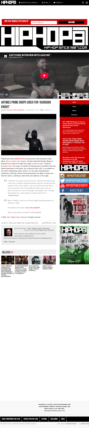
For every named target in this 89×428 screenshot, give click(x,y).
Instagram (23, 161)
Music (54, 223)
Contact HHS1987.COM (31, 419)
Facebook (12, 242)
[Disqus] (28, 309)
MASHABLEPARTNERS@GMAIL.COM (54, 410)
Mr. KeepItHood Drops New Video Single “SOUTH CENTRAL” (34, 268)
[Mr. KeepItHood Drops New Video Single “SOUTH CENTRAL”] (35, 260)
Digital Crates (7, 166)
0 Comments (47, 110)
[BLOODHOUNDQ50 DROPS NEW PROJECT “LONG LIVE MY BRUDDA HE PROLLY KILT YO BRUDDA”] (21, 260)
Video (36, 223)
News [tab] (74, 102)
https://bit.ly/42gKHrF (33, 208)
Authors (44, 419)
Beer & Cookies (11, 161)
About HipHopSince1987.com (11, 419)
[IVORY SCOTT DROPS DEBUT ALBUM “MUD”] (49, 260)
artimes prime (12, 223)
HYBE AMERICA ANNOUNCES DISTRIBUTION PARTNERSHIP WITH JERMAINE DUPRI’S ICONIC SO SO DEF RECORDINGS (7, 271)
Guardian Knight (37, 163)
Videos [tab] (74, 110)
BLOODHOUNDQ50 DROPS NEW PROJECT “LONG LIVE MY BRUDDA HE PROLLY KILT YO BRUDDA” (21, 269)
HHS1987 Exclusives (28, 2)
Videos (58, 2)
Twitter (5, 242)
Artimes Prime (20, 159)
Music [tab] (74, 106)
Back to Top (85, 424)
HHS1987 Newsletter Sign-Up (16, 21)
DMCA (63, 419)
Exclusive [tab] (74, 114)
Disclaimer (54, 419)
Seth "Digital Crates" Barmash (13, 110)
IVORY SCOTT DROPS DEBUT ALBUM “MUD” (48, 267)
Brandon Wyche (72, 424)
